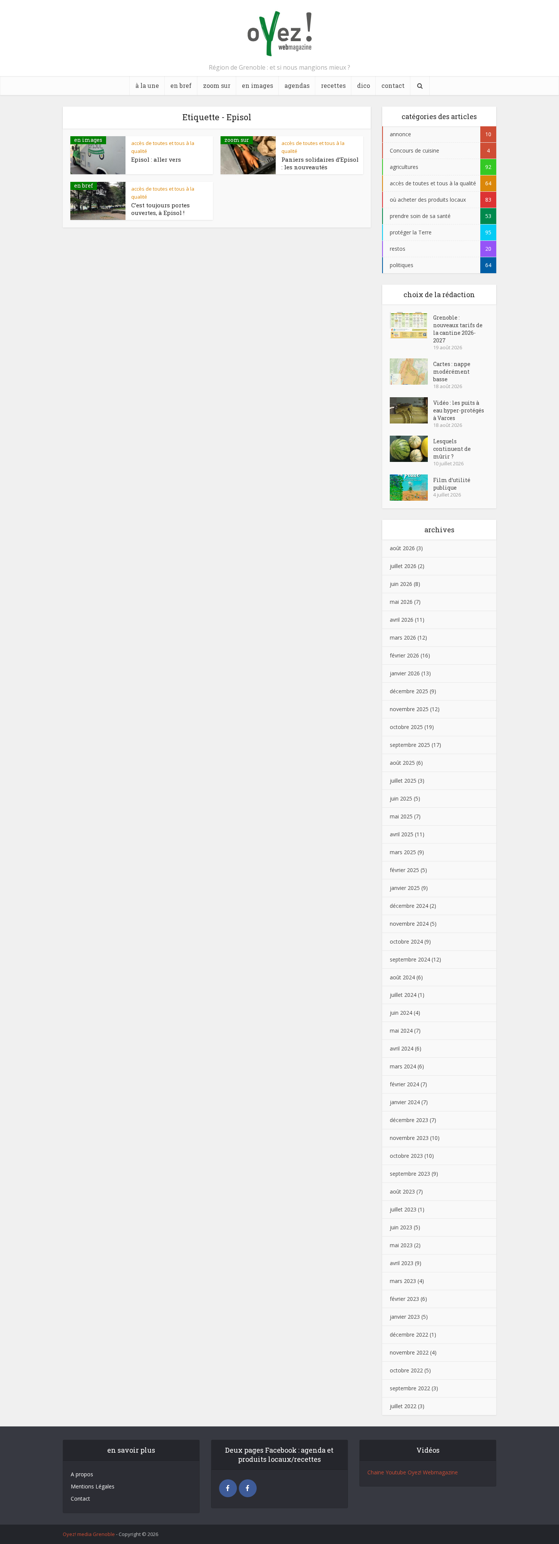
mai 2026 (401, 601)
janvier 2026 (405, 673)
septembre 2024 (410, 959)
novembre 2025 (409, 709)
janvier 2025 (405, 887)
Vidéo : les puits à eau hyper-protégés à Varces (458, 410)
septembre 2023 (410, 1173)
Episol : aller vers (156, 159)
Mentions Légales (92, 1486)
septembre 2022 (410, 1388)
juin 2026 (401, 583)
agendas (297, 85)
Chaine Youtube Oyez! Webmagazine (412, 1472)
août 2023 (402, 1191)
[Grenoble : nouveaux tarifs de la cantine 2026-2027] (411, 325)
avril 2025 (401, 834)
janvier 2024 (405, 1102)
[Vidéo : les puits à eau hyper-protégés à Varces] (411, 410)
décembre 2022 (409, 1334)
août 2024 (402, 977)
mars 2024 (403, 1066)
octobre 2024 (406, 941)
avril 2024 (401, 1048)
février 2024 (404, 1084)
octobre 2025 (406, 727)
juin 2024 (401, 1012)
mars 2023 (403, 1281)
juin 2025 (401, 798)
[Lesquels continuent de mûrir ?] (411, 449)
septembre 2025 (410, 744)
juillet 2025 (403, 780)
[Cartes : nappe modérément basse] (411, 371)
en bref (181, 85)
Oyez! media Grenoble (89, 1534)
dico (363, 85)
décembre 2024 (409, 905)
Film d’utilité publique (451, 483)
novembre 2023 (409, 1137)
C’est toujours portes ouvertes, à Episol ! (160, 208)
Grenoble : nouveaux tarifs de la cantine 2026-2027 (458, 329)
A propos (82, 1474)
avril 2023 (401, 1263)
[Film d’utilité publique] (411, 487)
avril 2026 (401, 619)
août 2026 (402, 548)
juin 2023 (401, 1227)
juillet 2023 (403, 1209)
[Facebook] (228, 1488)
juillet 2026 (403, 566)
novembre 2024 (409, 923)
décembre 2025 (409, 691)
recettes (333, 85)
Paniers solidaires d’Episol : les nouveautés (320, 163)
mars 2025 (403, 852)
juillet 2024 (403, 994)
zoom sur (216, 85)
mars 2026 (403, 637)
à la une (147, 85)
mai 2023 (401, 1245)
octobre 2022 (406, 1370)
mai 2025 (401, 816)
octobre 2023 (406, 1155)
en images (257, 85)
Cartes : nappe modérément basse (451, 371)
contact (393, 85)
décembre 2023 (409, 1120)
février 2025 (404, 870)
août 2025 (402, 762)
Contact (80, 1498)
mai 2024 (401, 1030)
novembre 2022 (409, 1352)
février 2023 (404, 1298)
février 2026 (404, 655)
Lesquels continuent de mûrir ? (452, 449)
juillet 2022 (403, 1406)
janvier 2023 (405, 1316)
